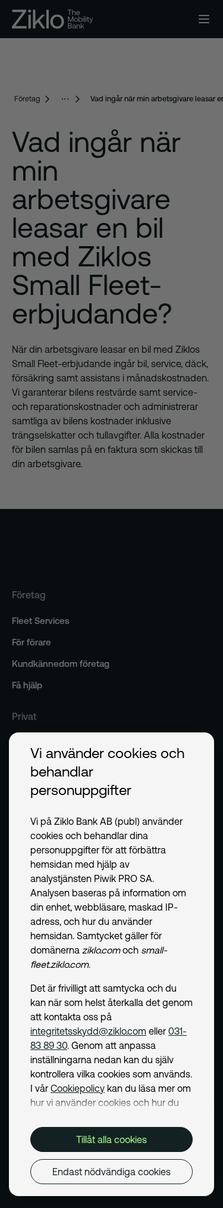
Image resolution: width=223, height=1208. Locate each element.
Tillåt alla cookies (111, 1139)
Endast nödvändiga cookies (111, 1171)
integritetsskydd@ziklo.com (88, 1031)
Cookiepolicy (78, 1088)
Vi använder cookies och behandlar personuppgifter (107, 771)
